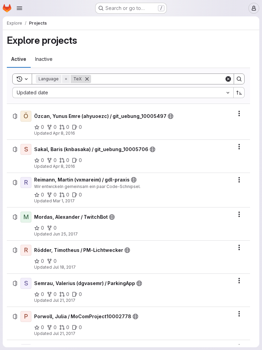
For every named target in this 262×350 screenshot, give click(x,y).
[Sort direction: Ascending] (239, 92)
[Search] (239, 78)
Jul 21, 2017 (64, 300)
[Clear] (228, 79)
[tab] (19, 59)
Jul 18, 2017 (64, 267)
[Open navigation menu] (19, 8)
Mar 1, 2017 (64, 200)
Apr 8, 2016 (64, 133)
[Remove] (87, 79)
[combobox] (122, 92)
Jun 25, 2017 (65, 234)
